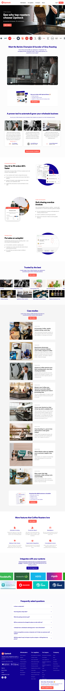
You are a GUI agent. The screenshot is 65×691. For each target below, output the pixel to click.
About (43, 2)
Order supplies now (45, 659)
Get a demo (7, 25)
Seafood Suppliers (23, 668)
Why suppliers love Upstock (36, 655)
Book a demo (33, 678)
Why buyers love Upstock (46, 655)
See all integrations (32, 568)
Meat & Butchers (23, 663)
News (54, 657)
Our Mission (55, 661)
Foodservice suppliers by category (46, 662)
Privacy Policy (55, 663)
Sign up (61, 2)
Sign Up (3, 668)
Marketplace (23, 2)
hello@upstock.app (5, 674)
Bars (43, 672)
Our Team (55, 659)
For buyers (37, 2)
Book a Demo (4, 670)
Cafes (43, 668)
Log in (56, 2)
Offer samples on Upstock (35, 672)
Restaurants (44, 670)
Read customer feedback (32, 151)
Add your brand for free (35, 674)
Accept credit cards (34, 663)
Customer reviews (34, 657)
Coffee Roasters (23, 659)
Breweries (22, 670)
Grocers (43, 674)
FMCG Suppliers (23, 655)
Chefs (43, 676)
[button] (23, 2)
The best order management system (10, 656)
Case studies (33, 670)
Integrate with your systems (35, 668)
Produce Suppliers (23, 661)
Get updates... (35, 101)
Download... (33, 502)
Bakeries (21, 657)
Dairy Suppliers (22, 672)
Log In (3, 672)
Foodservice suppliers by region (46, 666)
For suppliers (30, 2)
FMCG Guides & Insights (35, 661)
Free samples (44, 657)
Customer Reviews (56, 670)
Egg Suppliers (22, 674)
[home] (6, 2)
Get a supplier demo (47, 687)
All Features (33, 676)
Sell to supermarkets (34, 659)
